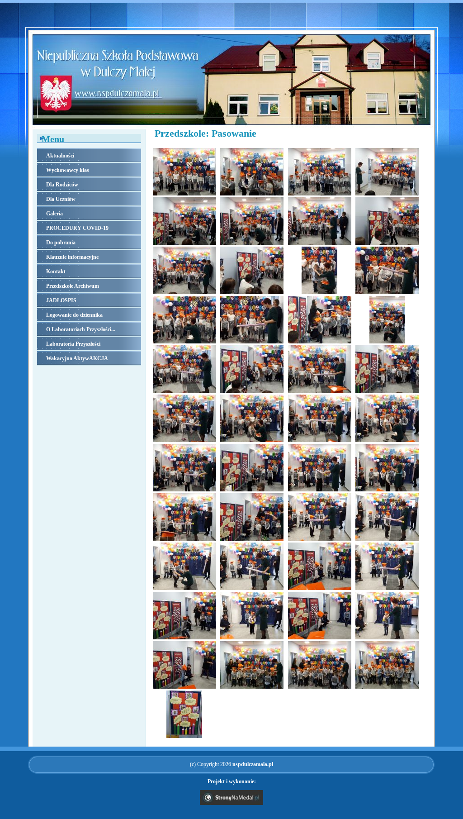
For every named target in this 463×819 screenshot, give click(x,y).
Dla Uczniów (61, 199)
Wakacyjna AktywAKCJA (77, 358)
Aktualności (60, 155)
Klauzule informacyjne (72, 257)
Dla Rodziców (62, 184)
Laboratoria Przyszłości (73, 344)
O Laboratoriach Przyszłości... (80, 329)
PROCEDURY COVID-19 (77, 228)
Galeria (54, 213)
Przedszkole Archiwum (72, 286)
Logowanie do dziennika (74, 315)
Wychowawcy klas (67, 170)
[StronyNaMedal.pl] (231, 803)
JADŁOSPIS (61, 300)
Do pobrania (61, 242)
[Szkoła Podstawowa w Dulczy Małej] (231, 127)
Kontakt (56, 271)
